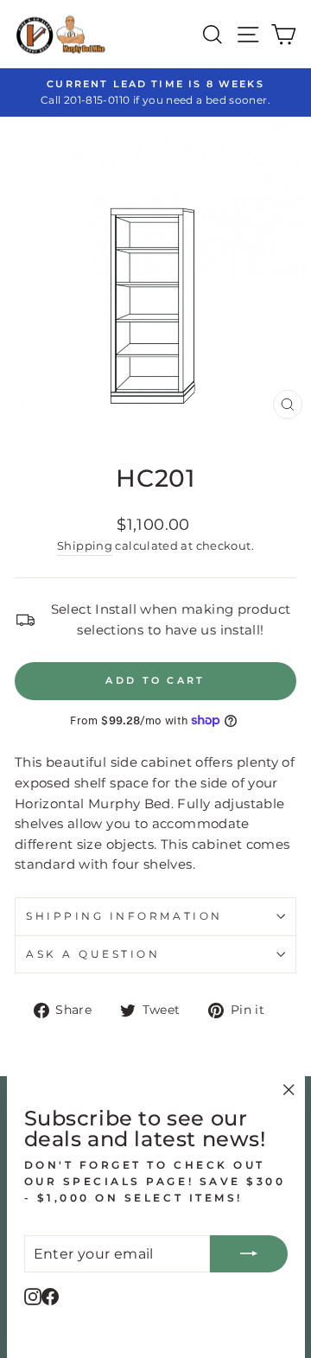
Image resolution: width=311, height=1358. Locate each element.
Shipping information (124, 916)
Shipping (84, 545)
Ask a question (93, 954)
